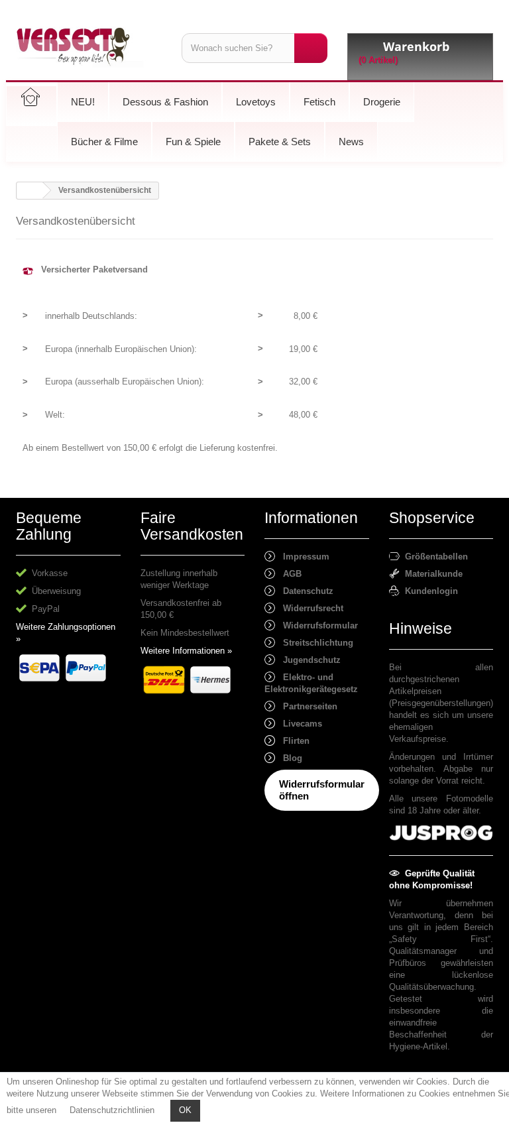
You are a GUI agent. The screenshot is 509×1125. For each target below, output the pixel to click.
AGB (288, 574)
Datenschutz (304, 591)
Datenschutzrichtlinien (112, 1110)
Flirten (292, 741)
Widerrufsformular (316, 625)
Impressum (302, 557)
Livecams (298, 724)
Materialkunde (431, 574)
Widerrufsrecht (309, 608)
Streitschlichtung (314, 643)
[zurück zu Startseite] (29, 190)
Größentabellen (434, 557)
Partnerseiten (306, 706)
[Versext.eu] (89, 47)
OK (185, 1110)
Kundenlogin (429, 591)
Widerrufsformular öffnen (322, 789)
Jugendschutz (308, 660)
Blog (288, 758)
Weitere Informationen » (186, 651)
